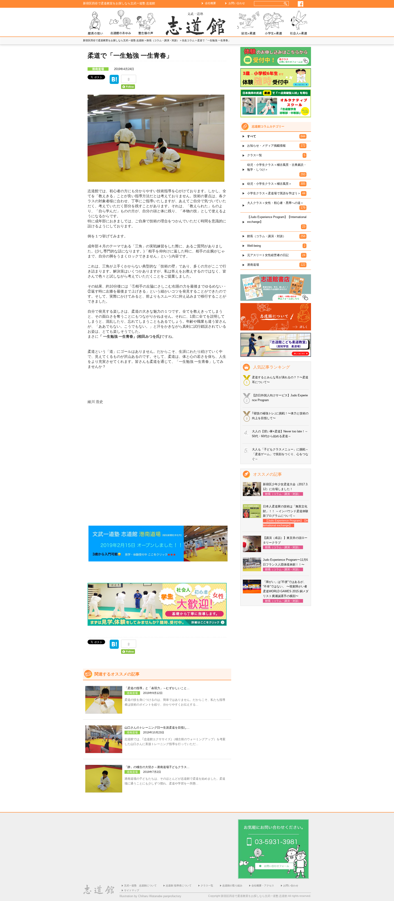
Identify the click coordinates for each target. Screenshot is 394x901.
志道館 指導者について (179, 885)
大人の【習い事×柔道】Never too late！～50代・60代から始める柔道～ (280, 434)
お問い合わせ (236, 3)
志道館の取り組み (232, 885)
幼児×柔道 (248, 23)
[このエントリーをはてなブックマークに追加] (114, 81)
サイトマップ (131, 890)
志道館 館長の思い (95, 23)
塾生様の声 (145, 23)
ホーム (197, 23)
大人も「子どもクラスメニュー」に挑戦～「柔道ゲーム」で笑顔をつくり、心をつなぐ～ (280, 454)
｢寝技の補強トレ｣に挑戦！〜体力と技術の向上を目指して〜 (280, 416)
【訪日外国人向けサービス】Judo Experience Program (280, 398)
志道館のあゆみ (120, 23)
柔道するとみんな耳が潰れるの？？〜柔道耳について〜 (280, 380)
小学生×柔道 (273, 23)
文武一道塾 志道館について (140, 885)
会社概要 (210, 3)
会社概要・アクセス (262, 885)
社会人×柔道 (298, 23)
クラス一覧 (207, 885)
